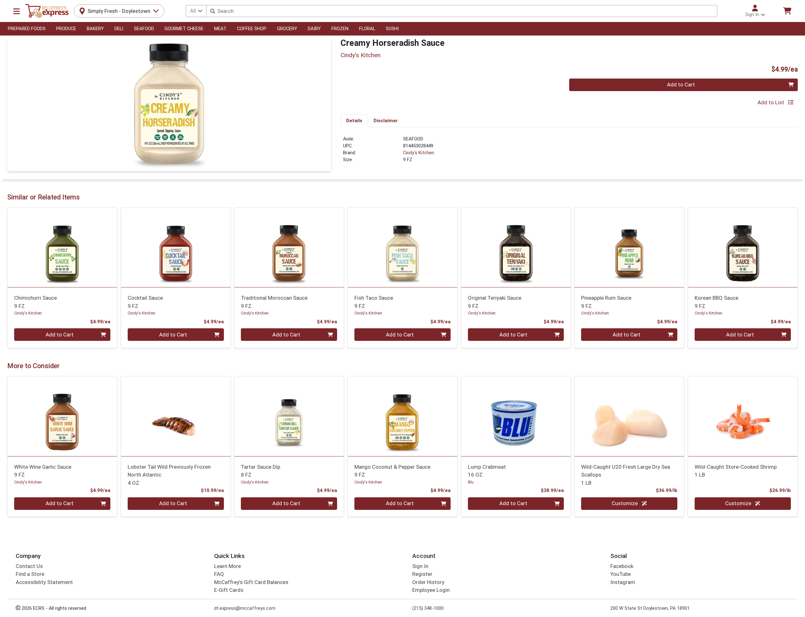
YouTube (620, 574)
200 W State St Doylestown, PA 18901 (650, 608)
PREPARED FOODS (27, 28)
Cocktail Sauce (145, 302)
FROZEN (339, 28)
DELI (118, 28)
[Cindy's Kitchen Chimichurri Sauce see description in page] (62, 247)
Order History (428, 582)
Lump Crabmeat (487, 471)
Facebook (621, 566)
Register (422, 574)
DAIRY (314, 28)
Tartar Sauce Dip (260, 471)
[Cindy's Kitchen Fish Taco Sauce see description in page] (402, 247)
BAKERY (95, 28)
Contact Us (29, 566)
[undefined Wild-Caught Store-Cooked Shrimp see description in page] (742, 416)
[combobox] (462, 11)
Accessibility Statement (44, 582)
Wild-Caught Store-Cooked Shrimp (736, 471)
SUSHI (392, 28)
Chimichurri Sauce (35, 302)
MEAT (220, 28)
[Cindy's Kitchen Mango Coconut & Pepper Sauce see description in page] (402, 416)
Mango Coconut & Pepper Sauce (392, 471)
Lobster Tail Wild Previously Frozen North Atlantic (169, 475)
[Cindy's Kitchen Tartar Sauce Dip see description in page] (289, 416)
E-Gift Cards (228, 590)
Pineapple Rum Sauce (606, 302)
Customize (625, 503)
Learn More (227, 566)
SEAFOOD (144, 28)
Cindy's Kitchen (418, 153)
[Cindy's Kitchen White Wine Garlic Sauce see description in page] (62, 416)
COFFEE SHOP (251, 28)
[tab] (354, 120)
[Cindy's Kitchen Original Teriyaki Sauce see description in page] (515, 247)
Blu (471, 482)
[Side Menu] (16, 11)
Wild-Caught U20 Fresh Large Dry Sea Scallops (625, 475)
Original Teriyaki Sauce (494, 302)
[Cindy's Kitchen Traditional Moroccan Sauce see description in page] (289, 247)
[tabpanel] (569, 152)
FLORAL (367, 28)
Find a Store (30, 574)
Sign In (420, 566)
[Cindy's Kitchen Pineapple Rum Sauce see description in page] (629, 247)
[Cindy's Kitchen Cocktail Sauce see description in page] (175, 247)
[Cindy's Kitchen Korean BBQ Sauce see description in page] (742, 247)
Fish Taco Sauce (373, 302)
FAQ (219, 574)
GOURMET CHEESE (183, 28)
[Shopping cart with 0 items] (787, 11)
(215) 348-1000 (428, 608)
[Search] (212, 11)
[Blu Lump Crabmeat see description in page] (515, 416)
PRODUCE (66, 28)
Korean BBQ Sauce (716, 302)
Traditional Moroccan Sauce (274, 302)
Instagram (622, 582)
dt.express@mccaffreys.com (244, 608)
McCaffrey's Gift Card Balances (251, 582)
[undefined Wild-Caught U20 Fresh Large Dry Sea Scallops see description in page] (629, 416)
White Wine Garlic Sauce (42, 471)
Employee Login (431, 590)
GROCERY (287, 28)
